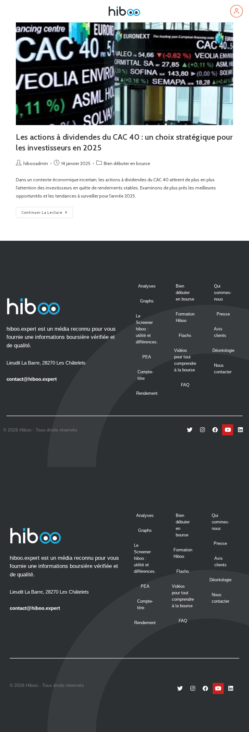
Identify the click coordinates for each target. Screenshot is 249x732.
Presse (223, 314)
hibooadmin (35, 163)
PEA (146, 356)
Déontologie (223, 350)
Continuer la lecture (47, 211)
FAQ (185, 384)
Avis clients (220, 332)
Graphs (147, 301)
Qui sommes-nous (222, 293)
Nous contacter (222, 368)
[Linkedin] (240, 429)
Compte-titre (145, 375)
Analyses (147, 286)
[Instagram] (202, 429)
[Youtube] (227, 429)
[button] (13, 11)
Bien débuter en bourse (127, 163)
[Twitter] (189, 429)
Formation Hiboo (185, 317)
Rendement (147, 393)
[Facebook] (214, 429)
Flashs (185, 335)
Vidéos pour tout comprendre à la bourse (185, 360)
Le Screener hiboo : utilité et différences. (147, 329)
